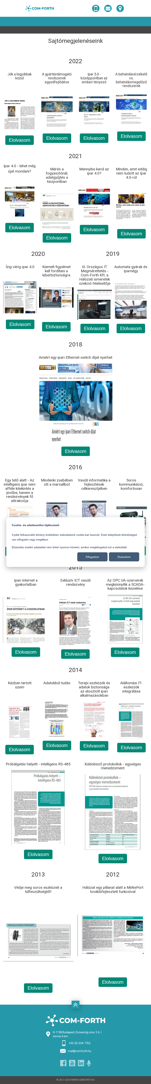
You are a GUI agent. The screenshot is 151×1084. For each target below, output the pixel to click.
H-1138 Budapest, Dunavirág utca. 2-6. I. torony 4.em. (77, 1034)
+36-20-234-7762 (79, 1043)
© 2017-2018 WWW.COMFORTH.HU (75, 1079)
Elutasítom (124, 556)
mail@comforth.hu (79, 1051)
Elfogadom (92, 556)
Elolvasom (19, 140)
